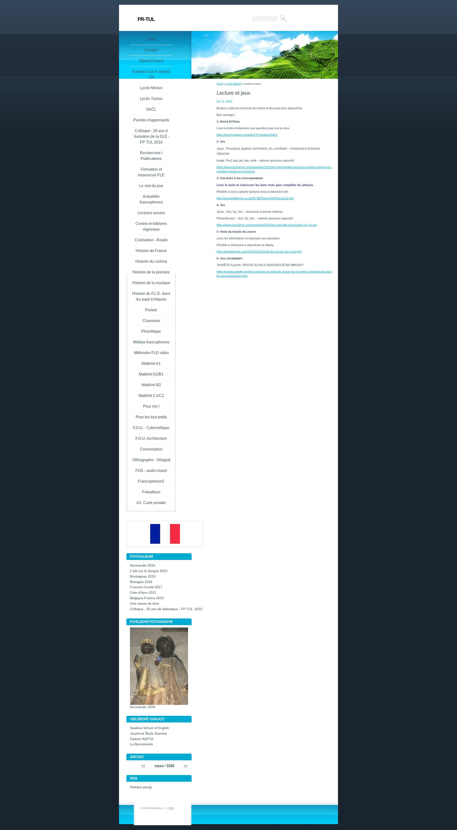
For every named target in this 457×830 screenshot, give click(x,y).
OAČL (151, 109)
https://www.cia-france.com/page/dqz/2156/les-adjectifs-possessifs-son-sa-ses (267, 225)
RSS (171, 808)
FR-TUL (146, 19)
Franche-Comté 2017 (146, 587)
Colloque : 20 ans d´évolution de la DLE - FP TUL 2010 (151, 136)
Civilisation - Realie (151, 240)
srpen (159, 765)
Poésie (151, 310)
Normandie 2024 (142, 565)
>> (186, 765)
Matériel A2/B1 (151, 374)
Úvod (220, 83)
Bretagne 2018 (141, 582)
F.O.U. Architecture (151, 438)
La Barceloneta (141, 744)
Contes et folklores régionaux (151, 226)
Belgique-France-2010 (147, 598)
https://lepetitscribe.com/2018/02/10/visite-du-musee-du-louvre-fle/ (259, 251)
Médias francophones (151, 342)
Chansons (151, 321)
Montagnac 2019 (142, 576)
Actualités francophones (151, 199)
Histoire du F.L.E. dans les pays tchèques (151, 296)
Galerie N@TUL (142, 739)
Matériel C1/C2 (151, 396)
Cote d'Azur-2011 (143, 592)
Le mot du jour (151, 186)
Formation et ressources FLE (151, 172)
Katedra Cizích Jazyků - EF (151, 74)
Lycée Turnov (151, 99)
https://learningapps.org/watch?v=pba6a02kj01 (247, 135)
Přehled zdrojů (141, 787)
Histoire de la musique (151, 283)
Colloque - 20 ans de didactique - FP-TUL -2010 (166, 609)
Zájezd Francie (151, 61)
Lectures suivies (151, 213)
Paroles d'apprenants (151, 120)
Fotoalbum (151, 492)
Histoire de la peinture (151, 272)
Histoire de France (151, 251)
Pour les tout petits (151, 417)
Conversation (151, 449)
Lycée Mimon (233, 83)
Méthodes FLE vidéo (151, 353)
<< (143, 765)
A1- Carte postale (151, 503)
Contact (151, 50)
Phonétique (151, 331)
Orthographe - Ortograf (151, 460)
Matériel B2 (151, 385)
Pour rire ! (151, 406)
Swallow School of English (149, 728)
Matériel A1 (151, 363)
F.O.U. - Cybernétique (151, 428)
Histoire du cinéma (151, 261)
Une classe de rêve (144, 603)
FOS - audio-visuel (151, 471)
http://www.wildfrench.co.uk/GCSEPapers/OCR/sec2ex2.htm (255, 198)
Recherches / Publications (151, 156)
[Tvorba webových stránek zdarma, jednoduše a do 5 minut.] (165, 808)
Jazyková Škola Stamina (148, 733)
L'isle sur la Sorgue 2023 (148, 571)
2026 (170, 765)
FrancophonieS (151, 481)
